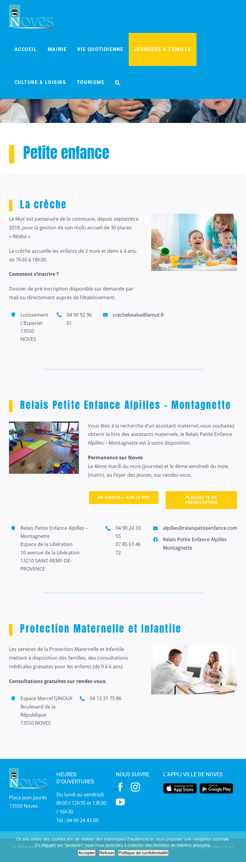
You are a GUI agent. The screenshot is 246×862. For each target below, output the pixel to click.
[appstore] (180, 785)
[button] (117, 82)
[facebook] (120, 787)
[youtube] (120, 802)
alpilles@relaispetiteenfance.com (200, 528)
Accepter (86, 852)
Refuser (106, 852)
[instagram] (135, 787)
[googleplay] (216, 785)
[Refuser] (239, 847)
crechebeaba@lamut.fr (138, 315)
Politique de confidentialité (143, 852)
